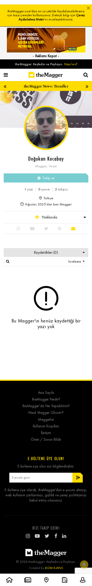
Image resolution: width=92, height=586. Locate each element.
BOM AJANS (54, 568)
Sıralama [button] (75, 261)
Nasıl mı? (70, 64)
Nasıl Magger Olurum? (46, 413)
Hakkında (49, 217)
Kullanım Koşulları (46, 426)
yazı (28, 189)
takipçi (61, 189)
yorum (44, 189)
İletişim (46, 433)
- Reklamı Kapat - (46, 56)
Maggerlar (46, 420)
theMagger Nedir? (46, 399)
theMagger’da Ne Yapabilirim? (46, 406)
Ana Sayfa (46, 393)
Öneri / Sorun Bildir (46, 439)
